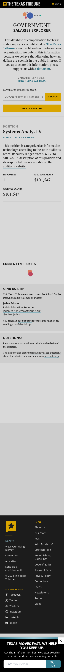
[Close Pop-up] (61, 640)
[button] (32, 336)
